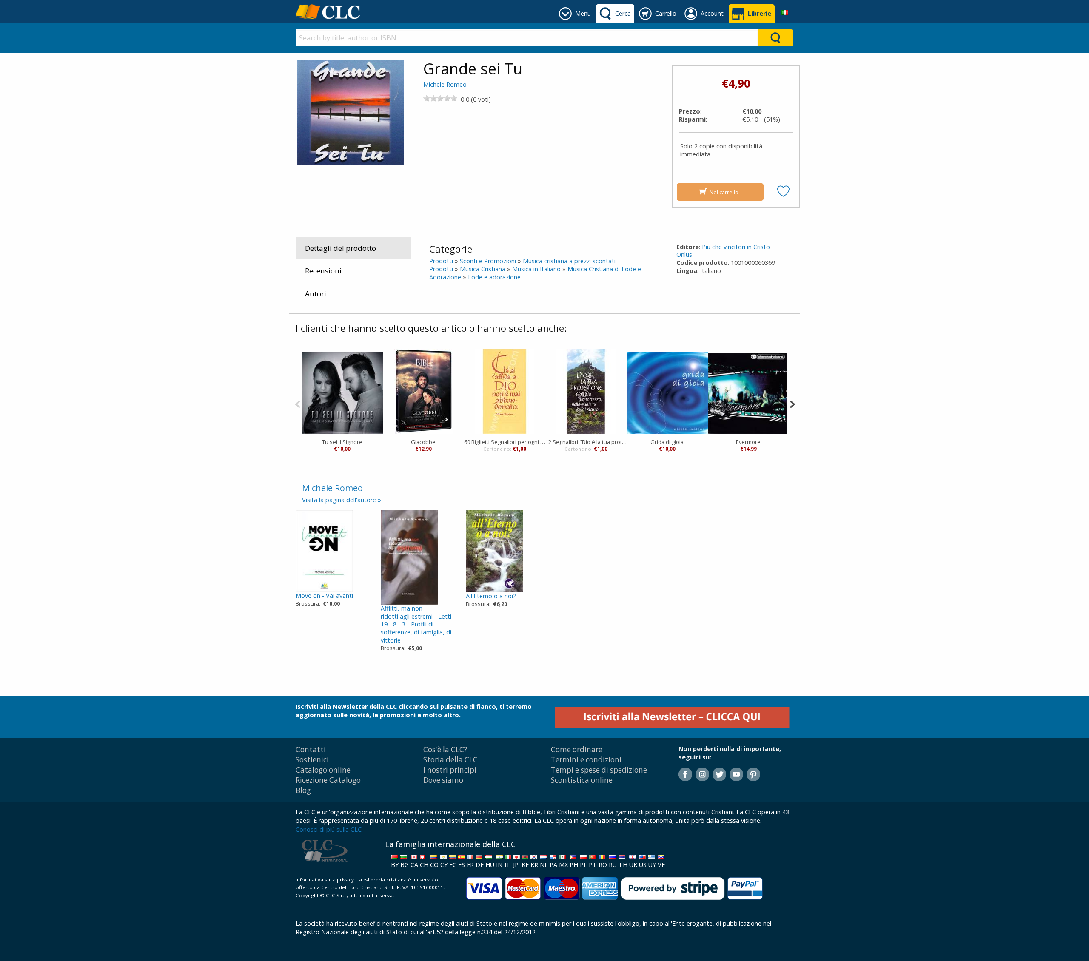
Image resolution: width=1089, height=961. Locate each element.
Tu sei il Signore (342, 442)
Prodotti (441, 261)
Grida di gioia (667, 442)
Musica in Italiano (536, 269)
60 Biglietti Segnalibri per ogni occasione (504, 442)
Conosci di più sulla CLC (329, 829)
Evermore (748, 442)
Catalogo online (323, 770)
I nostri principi (449, 770)
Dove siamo (443, 780)
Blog (303, 790)
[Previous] (297, 403)
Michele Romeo (445, 84)
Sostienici (312, 760)
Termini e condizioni (586, 760)
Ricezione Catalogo (328, 780)
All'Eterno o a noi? (491, 596)
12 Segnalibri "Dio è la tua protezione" (586, 442)
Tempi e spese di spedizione (599, 770)
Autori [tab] (315, 294)
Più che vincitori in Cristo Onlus (723, 251)
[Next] (792, 403)
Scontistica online (582, 780)
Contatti (311, 749)
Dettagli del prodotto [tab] (340, 248)
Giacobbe (423, 442)
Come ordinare (576, 749)
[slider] (440, 98)
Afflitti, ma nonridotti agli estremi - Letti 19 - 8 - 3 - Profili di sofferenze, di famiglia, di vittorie (416, 624)
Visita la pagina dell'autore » (341, 500)
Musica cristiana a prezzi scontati (569, 261)
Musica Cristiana (482, 269)
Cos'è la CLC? (445, 749)
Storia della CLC (450, 760)
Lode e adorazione (494, 277)
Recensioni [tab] (323, 271)
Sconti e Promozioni (488, 261)
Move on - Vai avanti (324, 595)
